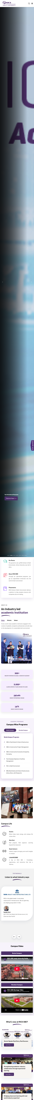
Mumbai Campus (23, 730)
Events (11, 832)
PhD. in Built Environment (13, 766)
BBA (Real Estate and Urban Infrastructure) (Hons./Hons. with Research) (17, 772)
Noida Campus (10, 730)
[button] (14, 936)
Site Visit (12, 840)
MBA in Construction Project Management (17, 747)
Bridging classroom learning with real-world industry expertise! (16, 1097)
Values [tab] (16, 620)
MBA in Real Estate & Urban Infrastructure (17, 742)
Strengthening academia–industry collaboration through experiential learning (14, 1068)
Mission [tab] (9, 620)
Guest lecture (13, 849)
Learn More (8, 1045)
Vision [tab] (3, 620)
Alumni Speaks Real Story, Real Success (16, 1041)
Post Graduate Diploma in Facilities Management (15, 760)
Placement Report (10, 498)
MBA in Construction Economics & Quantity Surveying (17, 753)
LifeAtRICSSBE (13, 857)
